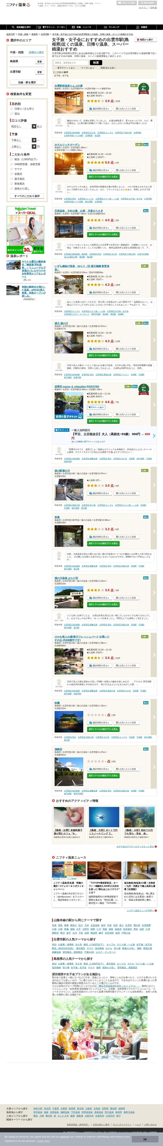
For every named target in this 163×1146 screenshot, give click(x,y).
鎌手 (101, 933)
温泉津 (118, 929)
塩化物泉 (99, 948)
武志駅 (97, 135)
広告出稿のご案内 (101, 1125)
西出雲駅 (89, 202)
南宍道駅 (68, 377)
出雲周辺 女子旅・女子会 (131, 199)
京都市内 (99, 1116)
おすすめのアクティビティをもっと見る (135, 846)
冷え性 (78, 944)
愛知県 (113, 1108)
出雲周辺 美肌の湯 (103, 374)
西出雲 (137, 925)
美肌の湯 (147, 948)
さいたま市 (63, 1116)
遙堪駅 (82, 257)
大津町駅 (89, 135)
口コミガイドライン (122, 1125)
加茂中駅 (77, 377)
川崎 (41, 1116)
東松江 (73, 925)
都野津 (55, 933)
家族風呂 (19, 183)
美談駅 (113, 314)
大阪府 (88, 1108)
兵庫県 (63, 1108)
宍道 (109, 925)
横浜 (35, 1116)
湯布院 (118, 1112)
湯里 (111, 929)
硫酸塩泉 (56, 952)
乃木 (87, 925)
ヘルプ (138, 1125)
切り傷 (117, 948)
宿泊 (54, 944)
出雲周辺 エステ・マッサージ (76, 314)
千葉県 (55, 1108)
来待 (103, 925)
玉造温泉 (95, 925)
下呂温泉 (75, 1112)
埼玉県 (47, 1108)
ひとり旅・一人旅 (126, 944)
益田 (117, 933)
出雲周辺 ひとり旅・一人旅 (107, 199)
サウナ (90, 948)
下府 (80, 933)
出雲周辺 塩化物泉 (72, 133)
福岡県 (121, 1108)
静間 (93, 929)
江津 (148, 929)
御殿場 (79, 1116)
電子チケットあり (66, 68)
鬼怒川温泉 (129, 1112)
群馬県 (72, 1108)
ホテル (109, 948)
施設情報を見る (100, 108)
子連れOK (89, 952)
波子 (68, 933)
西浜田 (94, 933)
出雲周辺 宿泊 (70, 199)
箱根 (46, 1112)
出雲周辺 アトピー (121, 374)
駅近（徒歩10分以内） (63, 948)
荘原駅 (134, 374)
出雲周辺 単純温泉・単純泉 (75, 254)
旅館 (139, 948)
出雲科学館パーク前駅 (73, 135)
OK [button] (145, 1139)
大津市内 (110, 1116)
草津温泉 (37, 1112)
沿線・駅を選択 (27, 82)
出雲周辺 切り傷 (89, 505)
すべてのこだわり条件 (27, 196)
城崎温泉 (64, 1112)
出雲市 (128, 925)
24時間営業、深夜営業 (27, 164)
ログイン (143, 7)
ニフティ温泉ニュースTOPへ (140, 910)
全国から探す (36, 52)
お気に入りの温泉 (127, 3)
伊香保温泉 (87, 1112)
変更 (39, 61)
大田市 (85, 929)
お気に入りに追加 (127, 108)
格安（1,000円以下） (94, 944)
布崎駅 (121, 314)
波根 (72, 929)
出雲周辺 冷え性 (89, 133)
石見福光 (127, 929)
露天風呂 (80, 948)
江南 (54, 929)
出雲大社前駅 (143, 254)
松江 (80, 925)
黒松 (136, 929)
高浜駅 (90, 257)
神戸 (118, 1116)
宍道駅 (141, 374)
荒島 (60, 925)
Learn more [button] (43, 1141)
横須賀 (49, 1116)
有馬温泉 (54, 1112)
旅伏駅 (105, 314)
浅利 (142, 929)
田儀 (66, 929)
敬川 (62, 933)
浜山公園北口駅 (70, 257)
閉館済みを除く (108, 68)
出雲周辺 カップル (105, 133)
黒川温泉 (109, 1112)
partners (64, 1136)
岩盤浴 (18, 174)
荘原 (115, 925)
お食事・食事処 (66, 944)
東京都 (80, 1108)
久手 (78, 929)
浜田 (87, 933)
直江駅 (84, 508)
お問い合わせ (150, 1125)
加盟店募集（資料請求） (78, 1125)
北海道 (97, 1108)
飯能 (72, 1116)
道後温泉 (98, 1112)
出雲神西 (146, 925)
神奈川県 (37, 1108)
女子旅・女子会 (144, 944)
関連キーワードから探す (19, 1119)
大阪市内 (89, 1116)
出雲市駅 (137, 133)
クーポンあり (88, 68)
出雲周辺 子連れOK (123, 133)
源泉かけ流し (128, 948)
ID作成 (153, 7)
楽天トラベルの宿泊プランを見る (103, 177)
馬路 (105, 929)
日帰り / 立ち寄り (24, 108)
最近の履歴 (147, 3)
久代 (74, 933)
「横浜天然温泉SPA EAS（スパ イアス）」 (118, 986)
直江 (121, 925)
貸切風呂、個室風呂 (73, 952)
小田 (60, 929)
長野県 (105, 1108)
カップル (110, 944)
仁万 (99, 929)
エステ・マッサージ (106, 952)
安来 (54, 925)
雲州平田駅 (96, 314)
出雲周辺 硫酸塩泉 (89, 459)
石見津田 (109, 933)
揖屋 (66, 925)
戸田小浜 (125, 933)
